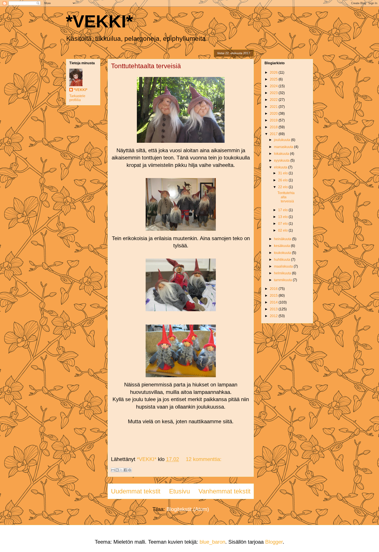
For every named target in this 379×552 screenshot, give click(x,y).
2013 (274, 309)
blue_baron (212, 542)
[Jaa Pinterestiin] (129, 470)
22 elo (283, 187)
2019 (274, 120)
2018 (274, 127)
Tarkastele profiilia (77, 98)
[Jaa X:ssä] (121, 470)
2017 (274, 134)
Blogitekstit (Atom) (187, 509)
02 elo (283, 230)
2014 (274, 302)
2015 (274, 295)
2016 (274, 289)
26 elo (283, 180)
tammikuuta (283, 280)
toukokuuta (283, 253)
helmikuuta (283, 273)
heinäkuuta (283, 239)
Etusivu (179, 491)
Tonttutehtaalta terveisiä (146, 66)
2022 (274, 100)
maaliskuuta (284, 266)
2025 (274, 79)
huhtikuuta (282, 259)
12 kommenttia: (204, 459)
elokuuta (281, 167)
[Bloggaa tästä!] (117, 470)
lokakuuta (282, 153)
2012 (274, 316)
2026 (274, 72)
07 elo (283, 223)
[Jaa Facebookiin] (125, 470)
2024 (274, 86)
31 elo (283, 173)
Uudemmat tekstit (135, 491)
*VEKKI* (99, 21)
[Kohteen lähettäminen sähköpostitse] (113, 470)
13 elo (283, 217)
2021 (274, 107)
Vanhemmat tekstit (224, 491)
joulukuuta (282, 140)
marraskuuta (284, 147)
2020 (274, 113)
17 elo (283, 210)
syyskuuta (282, 160)
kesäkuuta (282, 246)
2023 (274, 93)
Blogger (274, 542)
